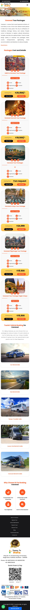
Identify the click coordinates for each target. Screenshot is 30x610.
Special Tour (14, 520)
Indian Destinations (14, 522)
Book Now (21, 96)
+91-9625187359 (24, 1)
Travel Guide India (14, 532)
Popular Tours (15, 525)
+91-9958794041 (10, 562)
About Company (14, 517)
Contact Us (14, 535)
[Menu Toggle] (27, 5)
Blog (14, 530)
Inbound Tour (14, 527)
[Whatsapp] (3, 607)
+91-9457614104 (6, 1)
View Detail (9, 96)
